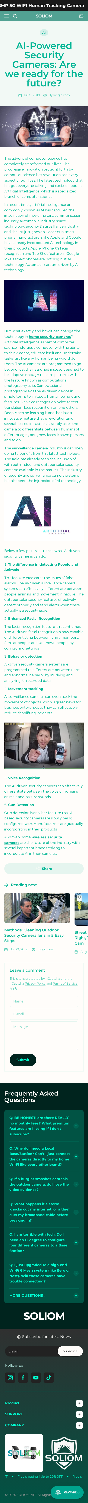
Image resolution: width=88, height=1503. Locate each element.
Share (47, 869)
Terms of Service (65, 983)
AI (44, 32)
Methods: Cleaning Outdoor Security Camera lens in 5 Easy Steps (34, 935)
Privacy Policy (35, 983)
